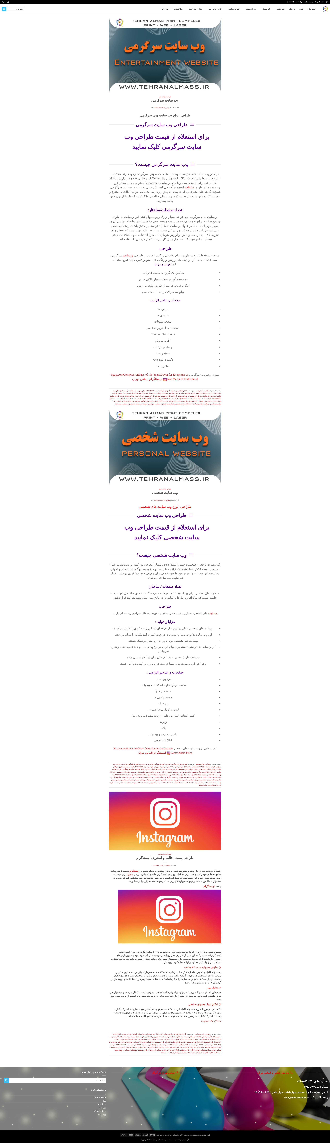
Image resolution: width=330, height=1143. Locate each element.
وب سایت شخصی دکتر (165, 780)
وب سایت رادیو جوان (120, 777)
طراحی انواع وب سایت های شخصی (165, 507)
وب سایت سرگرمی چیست (152, 404)
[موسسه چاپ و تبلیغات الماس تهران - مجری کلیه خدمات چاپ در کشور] (325, 9)
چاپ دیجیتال (267, 9)
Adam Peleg (185, 752)
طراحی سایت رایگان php (181, 1050)
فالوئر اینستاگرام (202, 1052)
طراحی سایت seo (206, 396)
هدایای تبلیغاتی (177, 9)
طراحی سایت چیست (195, 401)
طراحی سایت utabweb (179, 396)
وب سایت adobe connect (170, 772)
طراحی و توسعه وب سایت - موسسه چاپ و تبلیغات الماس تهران (165, 1139)
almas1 (157, 108)
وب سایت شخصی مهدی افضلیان (185, 782)
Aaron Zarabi (159, 748)
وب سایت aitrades (155, 772)
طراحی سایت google (188, 1042)
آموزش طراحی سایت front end (167, 1034)
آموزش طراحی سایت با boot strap (125, 1034)
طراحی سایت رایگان (166, 401)
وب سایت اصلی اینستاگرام (204, 777)
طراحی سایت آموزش (163, 396)
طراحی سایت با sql (205, 398)
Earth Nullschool (187, 379)
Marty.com (120, 748)
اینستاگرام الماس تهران (147, 379)
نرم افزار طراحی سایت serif (171, 1052)
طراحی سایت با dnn (144, 1045)
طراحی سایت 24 (163, 1039)
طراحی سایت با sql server (188, 398)
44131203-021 (304, 1081)
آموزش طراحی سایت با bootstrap (209, 767)
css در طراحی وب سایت (179, 391)
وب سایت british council (124, 775)
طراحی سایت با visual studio (152, 398)
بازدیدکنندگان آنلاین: (98, 1090)
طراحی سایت (156, 393)
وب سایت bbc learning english (160, 775)
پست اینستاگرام (181, 1037)
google (181, 1034)
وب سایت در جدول (135, 777)
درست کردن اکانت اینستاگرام (124, 1037)
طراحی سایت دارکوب (213, 1050)
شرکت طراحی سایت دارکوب (184, 393)
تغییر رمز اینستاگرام (151, 1037)
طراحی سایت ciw (149, 1039)
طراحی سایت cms (190, 767)
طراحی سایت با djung (160, 1045)
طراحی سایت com (176, 767)
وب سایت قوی (115, 782)
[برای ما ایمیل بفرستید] (5, 2)
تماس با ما (165, 9)
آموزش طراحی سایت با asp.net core (152, 764)
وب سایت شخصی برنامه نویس (185, 780)
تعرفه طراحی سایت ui (167, 1037)
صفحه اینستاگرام (186, 1039)
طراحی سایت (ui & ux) (142, 393)
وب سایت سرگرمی (165, 100)
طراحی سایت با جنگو (117, 398)
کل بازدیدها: (101, 1104)
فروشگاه (292, 9)
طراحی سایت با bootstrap (144, 767)
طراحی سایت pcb (158, 1042)
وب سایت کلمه (216, 785)
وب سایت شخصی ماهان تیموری (145, 780)
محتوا (130, 874)
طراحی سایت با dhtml (176, 1045)
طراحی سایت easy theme (134, 1039)
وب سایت (180, 404)
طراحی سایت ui (194, 396)
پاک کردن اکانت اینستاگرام (197, 1037)
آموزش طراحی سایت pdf (146, 1034)
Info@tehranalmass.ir (296, 1097)
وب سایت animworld (201, 775)
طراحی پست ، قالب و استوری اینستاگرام (165, 858)
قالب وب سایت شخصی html (198, 772)
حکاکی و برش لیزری (195, 9)
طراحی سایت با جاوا (151, 1047)
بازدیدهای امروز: (99, 1097)
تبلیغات (189, 187)
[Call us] (3, 2)
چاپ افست (280, 9)
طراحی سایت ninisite (173, 1042)
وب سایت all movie (117, 772)
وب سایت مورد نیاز (122, 404)
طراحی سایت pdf (145, 1042)
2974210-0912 (311, 1086)
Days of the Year (148, 374)
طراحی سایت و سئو (165, 96)
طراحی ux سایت (168, 393)
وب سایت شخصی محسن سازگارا (209, 782)
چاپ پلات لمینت (251, 9)
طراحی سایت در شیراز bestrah (166, 769)
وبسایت (128, 255)
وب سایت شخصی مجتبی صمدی (122, 780)
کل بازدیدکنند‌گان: (99, 1111)
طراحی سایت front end (205, 1042)
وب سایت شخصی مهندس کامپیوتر (162, 782)
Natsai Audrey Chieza (138, 748)
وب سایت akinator (130, 772)
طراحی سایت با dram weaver (126, 1045)
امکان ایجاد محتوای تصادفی (203, 1004)
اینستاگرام (134, 871)
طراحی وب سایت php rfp (131, 401)
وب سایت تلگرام (172, 777)
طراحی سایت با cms (206, 1045)
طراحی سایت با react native (145, 396)
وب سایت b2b (177, 775)
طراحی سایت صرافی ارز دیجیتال (159, 1050)
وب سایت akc (143, 772)
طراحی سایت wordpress (129, 1042)
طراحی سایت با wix (182, 1047)
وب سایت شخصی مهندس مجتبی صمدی (135, 782)
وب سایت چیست (160, 777)
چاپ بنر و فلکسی (234, 9)
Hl (185, 1034)
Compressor (130, 374)
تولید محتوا (140, 1037)
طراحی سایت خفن (180, 401)
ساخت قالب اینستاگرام (201, 1039)
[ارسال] (4, 9)
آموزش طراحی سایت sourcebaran (158, 391)
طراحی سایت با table (170, 398)
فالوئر (211, 1052)
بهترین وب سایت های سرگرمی (134, 391)
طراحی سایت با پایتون (133, 398)
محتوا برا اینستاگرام (188, 1052)
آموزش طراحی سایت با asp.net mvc (126, 764)
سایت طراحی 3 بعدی (203, 393)
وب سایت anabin (215, 775)
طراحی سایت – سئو (215, 9)
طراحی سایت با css (191, 1045)
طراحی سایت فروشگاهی (149, 401)
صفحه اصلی (312, 9)
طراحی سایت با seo (127, 396)
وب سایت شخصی (165, 493)
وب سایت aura (188, 775)
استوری (218, 1037)
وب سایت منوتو (204, 785)
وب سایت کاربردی (135, 404)
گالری (301, 9)
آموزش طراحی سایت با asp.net (176, 764)
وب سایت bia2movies (141, 775)
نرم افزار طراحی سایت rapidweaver (196, 404)
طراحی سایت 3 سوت (125, 393)
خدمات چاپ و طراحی (165, 854)
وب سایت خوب (147, 777)
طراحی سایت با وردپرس (212, 401)
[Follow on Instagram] (8, 2)
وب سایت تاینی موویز (186, 777)
